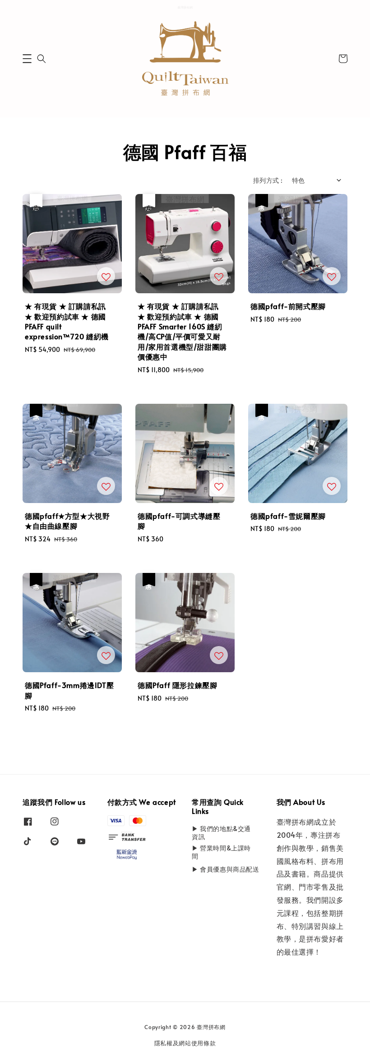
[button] (27, 59)
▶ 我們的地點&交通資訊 (221, 833)
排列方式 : (267, 180)
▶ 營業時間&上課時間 (221, 852)
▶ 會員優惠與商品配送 (225, 869)
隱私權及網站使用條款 (185, 1043)
